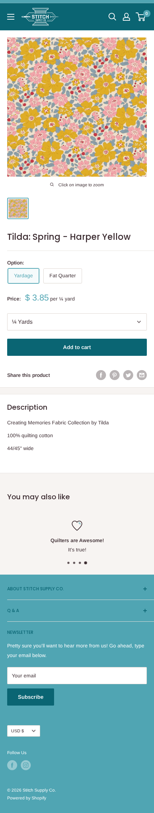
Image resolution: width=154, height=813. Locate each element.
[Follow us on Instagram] (26, 765)
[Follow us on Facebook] (12, 765)
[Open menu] (10, 17)
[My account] (126, 17)
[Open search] (112, 17)
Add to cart (77, 347)
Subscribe (30, 697)
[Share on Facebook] (101, 375)
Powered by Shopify (26, 798)
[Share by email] (142, 375)
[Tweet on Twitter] (128, 375)
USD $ (17, 730)
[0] (140, 16)
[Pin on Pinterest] (115, 375)
